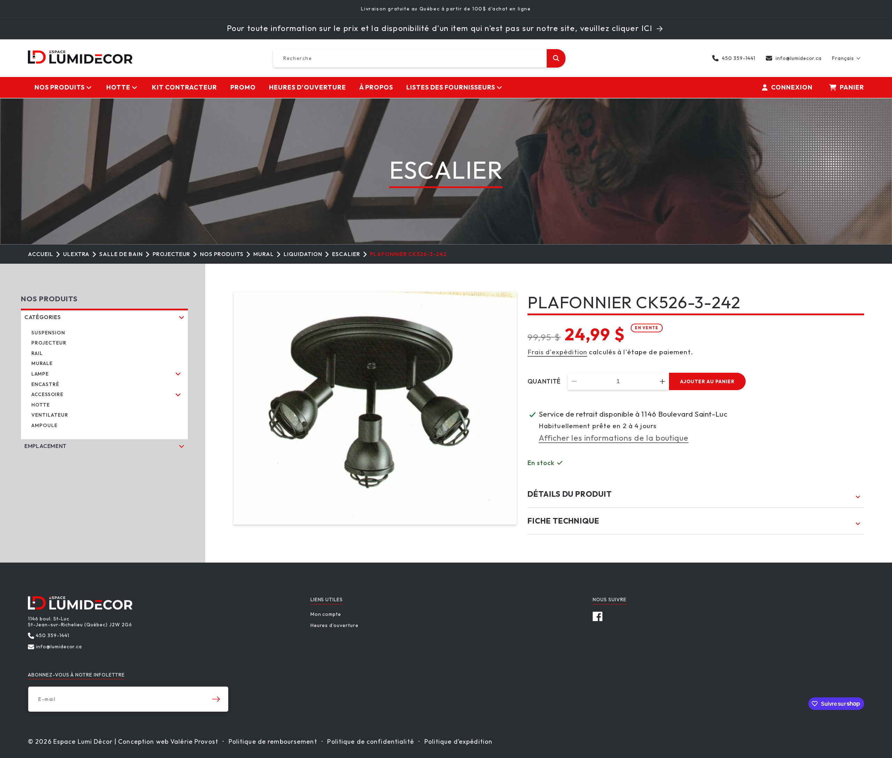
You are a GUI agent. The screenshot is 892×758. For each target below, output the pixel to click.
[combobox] (419, 58)
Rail (37, 353)
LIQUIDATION (303, 253)
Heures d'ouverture (334, 625)
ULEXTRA (76, 253)
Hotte (40, 405)
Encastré (45, 384)
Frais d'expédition (557, 352)
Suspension (48, 333)
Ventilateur (49, 415)
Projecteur (172, 253)
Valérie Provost (194, 741)
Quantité (544, 381)
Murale (42, 363)
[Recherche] (556, 58)
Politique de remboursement (273, 741)
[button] (846, 58)
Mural (263, 253)
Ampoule (44, 425)
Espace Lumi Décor (83, 741)
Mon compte (325, 614)
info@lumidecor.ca (799, 58)
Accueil (40, 253)
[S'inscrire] (216, 699)
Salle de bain (121, 253)
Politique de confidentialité (370, 741)
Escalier (346, 253)
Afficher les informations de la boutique (614, 438)
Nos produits (222, 253)
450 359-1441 (738, 58)
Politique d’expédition (458, 741)
